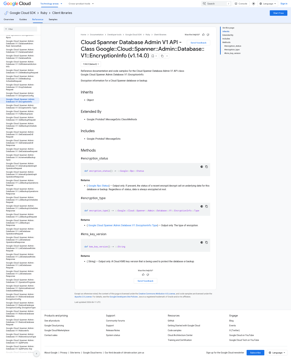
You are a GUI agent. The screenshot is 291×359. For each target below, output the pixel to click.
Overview (9, 19)
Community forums (115, 320)
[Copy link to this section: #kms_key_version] (109, 234)
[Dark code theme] (201, 166)
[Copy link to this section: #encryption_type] (109, 198)
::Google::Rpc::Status (98, 185)
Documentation (97, 34)
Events (232, 325)
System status (113, 335)
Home (83, 34)
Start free (278, 13)
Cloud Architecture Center (180, 335)
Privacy (63, 352)
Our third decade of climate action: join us (124, 352)
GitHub (171, 320)
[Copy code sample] (206, 166)
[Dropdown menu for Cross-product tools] (93, 3)
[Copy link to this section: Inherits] (96, 92)
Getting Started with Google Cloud (184, 325)
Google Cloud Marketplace (56, 330)
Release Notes (113, 330)
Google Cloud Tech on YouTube (244, 340)
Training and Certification (180, 340)
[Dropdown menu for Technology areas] (62, 3)
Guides (23, 19)
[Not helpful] (208, 34)
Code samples (174, 330)
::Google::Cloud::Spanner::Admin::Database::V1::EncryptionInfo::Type (122, 225)
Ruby (43, 13)
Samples (53, 19)
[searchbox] (20, 29)
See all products (52, 320)
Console (243, 3)
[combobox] (216, 3)
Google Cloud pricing (54, 325)
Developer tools (114, 34)
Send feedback (198, 42)
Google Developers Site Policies (124, 297)
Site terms (75, 352)
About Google (50, 352)
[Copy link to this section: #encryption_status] (111, 158)
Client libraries (62, 13)
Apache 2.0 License (83, 297)
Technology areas (49, 3)
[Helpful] (203, 34)
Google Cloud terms (92, 352)
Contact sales (50, 335)
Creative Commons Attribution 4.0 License (157, 294)
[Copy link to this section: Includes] (98, 131)
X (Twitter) (234, 330)
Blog (231, 320)
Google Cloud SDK (23, 13)
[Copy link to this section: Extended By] (104, 112)
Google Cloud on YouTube (241, 335)
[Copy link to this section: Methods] (100, 150)
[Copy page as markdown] (162, 56)
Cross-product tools (79, 3)
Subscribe (255, 352)
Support (110, 325)
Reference (37, 19)
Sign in (284, 3)
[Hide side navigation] (36, 354)
